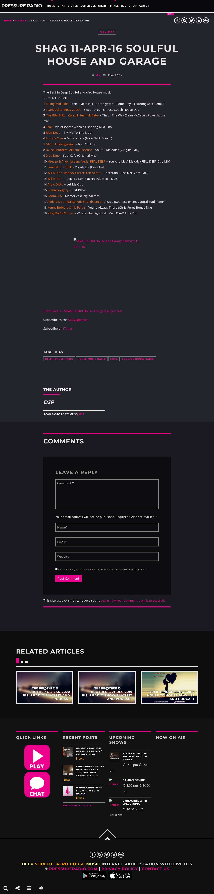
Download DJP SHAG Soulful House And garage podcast (83, 311)
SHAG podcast (78, 320)
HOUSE (77, 864)
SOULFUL (45, 864)
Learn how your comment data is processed (132, 600)
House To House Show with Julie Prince (135, 756)
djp (98, 75)
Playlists (21, 20)
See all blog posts (77, 805)
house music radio (92, 358)
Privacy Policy (119, 869)
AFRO (62, 864)
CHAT (62, 5)
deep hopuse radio (59, 358)
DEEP (28, 864)
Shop (133, 5)
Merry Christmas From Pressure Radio (89, 790)
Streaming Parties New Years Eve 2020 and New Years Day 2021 (90, 771)
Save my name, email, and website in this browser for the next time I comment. (102, 569)
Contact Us (155, 869)
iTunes (68, 328)
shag (114, 358)
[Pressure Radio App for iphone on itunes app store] (120, 878)
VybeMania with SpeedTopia (135, 802)
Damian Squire (134, 780)
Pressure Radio (21, 6)
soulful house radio (138, 358)
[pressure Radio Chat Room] (37, 796)
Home (51, 5)
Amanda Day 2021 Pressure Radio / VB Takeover (89, 751)
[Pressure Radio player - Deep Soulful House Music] (37, 769)
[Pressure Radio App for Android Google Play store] (94, 878)
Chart (103, 5)
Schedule (88, 5)
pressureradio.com (73, 869)
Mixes (114, 5)
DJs (124, 5)
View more (44, 687)
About (144, 5)
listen (73, 5)
